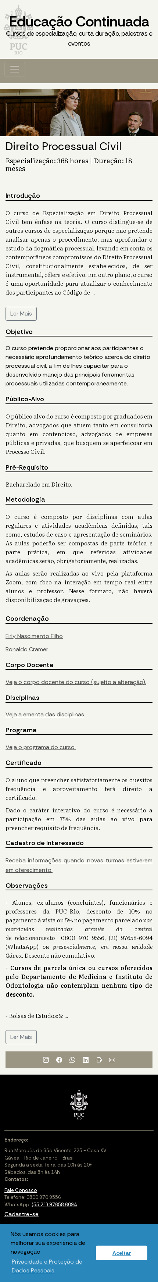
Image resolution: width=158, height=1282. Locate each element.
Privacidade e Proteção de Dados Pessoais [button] (47, 1266)
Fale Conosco (20, 1190)
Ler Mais (21, 313)
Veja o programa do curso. (41, 747)
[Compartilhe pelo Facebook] (59, 1060)
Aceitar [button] (121, 1253)
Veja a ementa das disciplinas (45, 714)
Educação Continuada (79, 30)
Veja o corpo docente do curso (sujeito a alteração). (76, 682)
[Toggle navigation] (14, 69)
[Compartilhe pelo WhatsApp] (72, 1060)
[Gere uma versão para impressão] (99, 1060)
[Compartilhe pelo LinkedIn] (86, 1060)
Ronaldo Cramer (27, 649)
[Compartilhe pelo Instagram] (46, 1060)
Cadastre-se (21, 1214)
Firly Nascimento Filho (34, 636)
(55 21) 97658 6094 (54, 1204)
